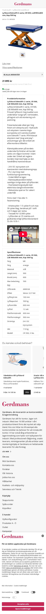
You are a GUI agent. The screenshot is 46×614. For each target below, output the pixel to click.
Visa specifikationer (12, 67)
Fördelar (6, 469)
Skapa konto (8, 500)
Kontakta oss (8, 465)
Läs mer (6, 63)
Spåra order (7, 504)
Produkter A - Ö (9, 523)
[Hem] (23, 4)
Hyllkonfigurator (9, 519)
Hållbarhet (7, 481)
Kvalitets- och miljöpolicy (13, 485)
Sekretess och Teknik (11, 489)
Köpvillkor (6, 508)
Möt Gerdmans (9, 461)
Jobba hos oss (8, 477)
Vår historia (7, 473)
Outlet (5, 527)
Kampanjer (7, 531)
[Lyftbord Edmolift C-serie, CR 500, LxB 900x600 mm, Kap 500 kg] (23, 36)
